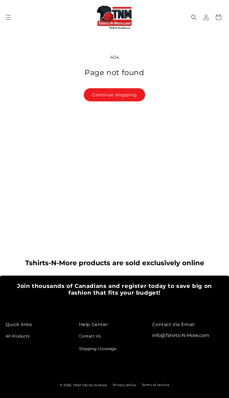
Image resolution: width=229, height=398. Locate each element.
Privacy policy (124, 385)
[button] (8, 17)
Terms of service (155, 385)
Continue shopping (114, 94)
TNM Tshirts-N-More (90, 385)
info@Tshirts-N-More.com (180, 335)
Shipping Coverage (97, 348)
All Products (18, 336)
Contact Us (90, 336)
